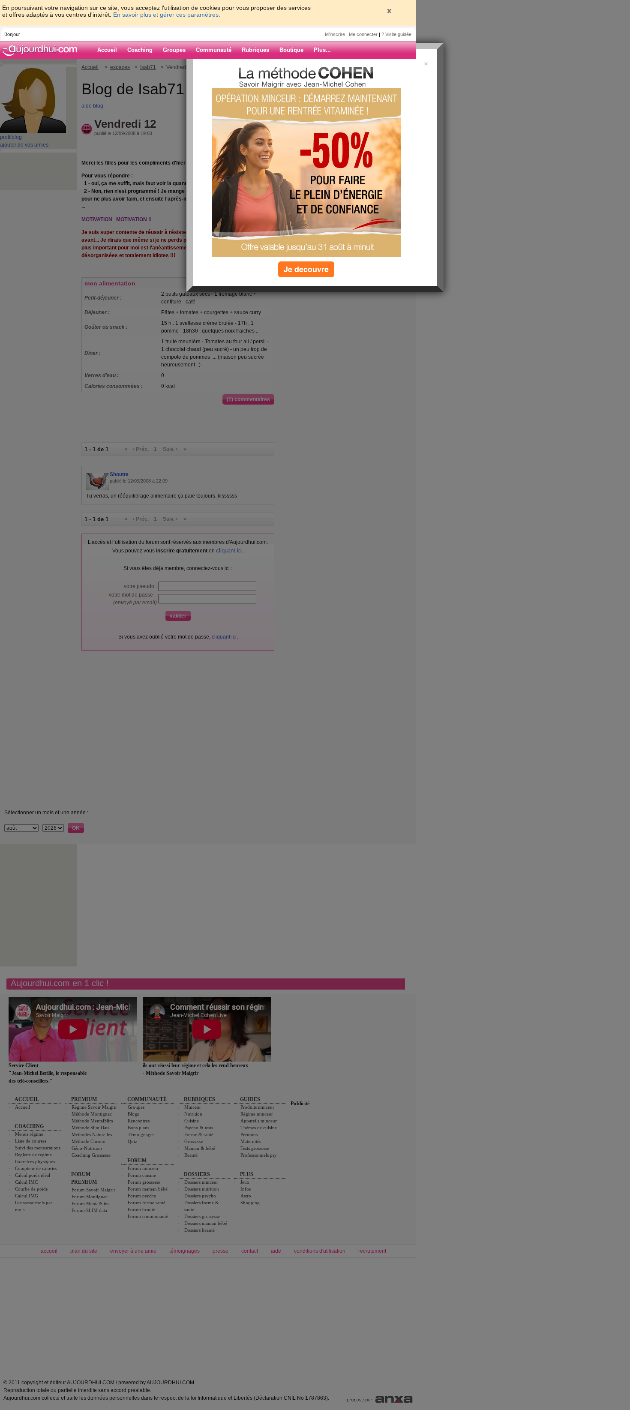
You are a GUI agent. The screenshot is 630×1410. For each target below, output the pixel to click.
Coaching (140, 50)
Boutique (291, 50)
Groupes (174, 50)
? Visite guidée (396, 34)
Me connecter (363, 34)
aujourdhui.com (42, 50)
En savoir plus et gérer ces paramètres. (166, 14)
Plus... (322, 50)
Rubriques (255, 50)
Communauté (213, 50)
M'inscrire (335, 34)
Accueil (107, 50)
